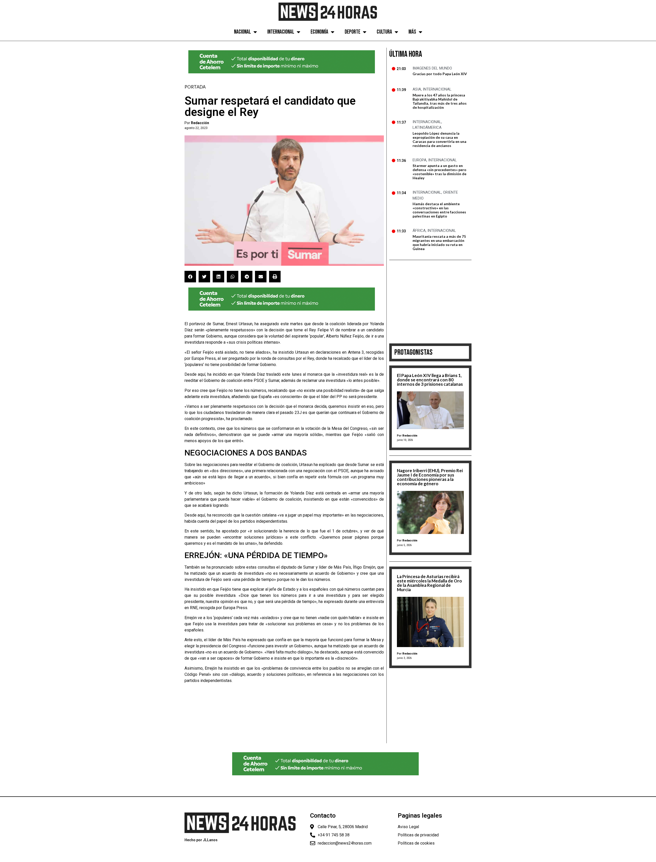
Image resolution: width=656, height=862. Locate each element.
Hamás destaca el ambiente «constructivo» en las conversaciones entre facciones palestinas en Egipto (439, 210)
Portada (195, 87)
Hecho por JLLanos (201, 840)
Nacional (242, 31)
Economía (319, 31)
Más (412, 31)
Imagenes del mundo (432, 68)
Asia (417, 89)
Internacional (280, 31)
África (419, 230)
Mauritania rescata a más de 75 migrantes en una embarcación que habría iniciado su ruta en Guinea (439, 242)
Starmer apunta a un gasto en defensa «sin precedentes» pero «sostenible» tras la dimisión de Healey (439, 171)
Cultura (384, 31)
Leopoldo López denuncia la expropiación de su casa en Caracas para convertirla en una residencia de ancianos (439, 139)
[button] (190, 276)
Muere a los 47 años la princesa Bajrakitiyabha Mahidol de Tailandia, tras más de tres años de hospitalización (440, 101)
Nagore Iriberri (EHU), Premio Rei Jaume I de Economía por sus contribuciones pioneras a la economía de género (430, 477)
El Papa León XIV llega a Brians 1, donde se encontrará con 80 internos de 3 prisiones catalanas (430, 380)
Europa (419, 160)
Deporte (352, 31)
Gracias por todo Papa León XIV (440, 74)
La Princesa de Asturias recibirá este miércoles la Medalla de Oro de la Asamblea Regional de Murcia (429, 583)
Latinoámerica (427, 127)
